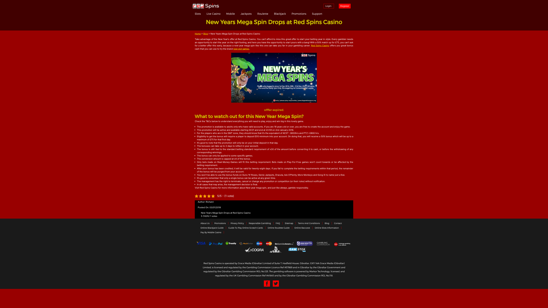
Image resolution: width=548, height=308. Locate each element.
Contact (338, 223)
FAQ (278, 223)
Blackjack (280, 13)
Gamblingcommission (323, 243)
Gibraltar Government (276, 249)
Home (198, 33)
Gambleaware (284, 243)
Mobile (230, 13)
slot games (243, 48)
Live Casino (213, 13)
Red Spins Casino (320, 45)
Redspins (206, 6)
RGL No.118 (327, 275)
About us (205, 223)
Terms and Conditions (309, 223)
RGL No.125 (262, 271)
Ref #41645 (268, 275)
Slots (198, 13)
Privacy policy (237, 223)
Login (328, 6)
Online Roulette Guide (279, 228)
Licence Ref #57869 (281, 267)
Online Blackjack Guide (212, 228)
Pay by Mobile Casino (211, 232)
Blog (205, 33)
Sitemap (289, 223)
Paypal (215, 243)
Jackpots (246, 13)
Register (344, 6)
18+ (343, 243)
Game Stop (297, 249)
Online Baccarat (302, 228)
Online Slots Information (327, 228)
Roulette (262, 13)
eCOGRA (254, 249)
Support (317, 13)
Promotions (299, 13)
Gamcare (305, 243)
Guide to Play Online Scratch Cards (245, 228)
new (235, 48)
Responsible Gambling (260, 223)
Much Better (246, 243)
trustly (230, 243)
